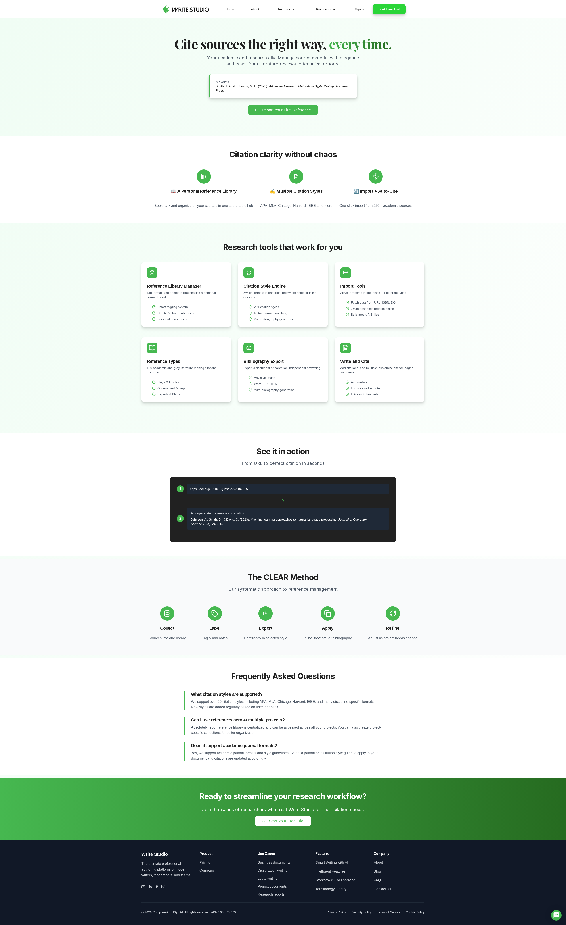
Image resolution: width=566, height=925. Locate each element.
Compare (206, 870)
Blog (377, 871)
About (255, 9)
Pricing (204, 862)
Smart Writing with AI (332, 862)
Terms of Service (388, 912)
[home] (185, 9)
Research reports (271, 894)
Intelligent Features (331, 871)
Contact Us (382, 889)
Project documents (272, 886)
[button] (287, 9)
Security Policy (361, 912)
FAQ (377, 880)
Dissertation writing (273, 870)
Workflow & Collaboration (336, 880)
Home (230, 9)
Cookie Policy (415, 912)
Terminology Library (331, 889)
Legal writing (268, 878)
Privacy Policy (336, 912)
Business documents (274, 862)
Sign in (359, 9)
